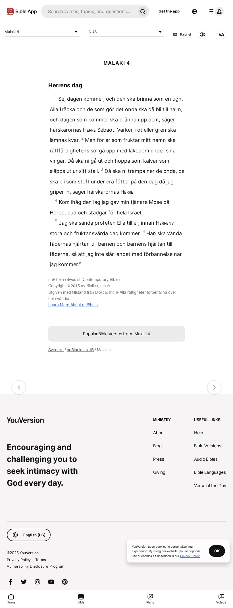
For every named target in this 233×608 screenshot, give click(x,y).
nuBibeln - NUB (80, 349)
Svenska (56, 349)
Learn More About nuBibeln (73, 304)
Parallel (185, 34)
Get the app (169, 11)
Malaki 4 (12, 31)
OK (217, 551)
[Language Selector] (194, 11)
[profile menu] (215, 11)
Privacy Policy (19, 559)
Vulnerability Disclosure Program (35, 566)
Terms (40, 559)
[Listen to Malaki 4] (202, 34)
